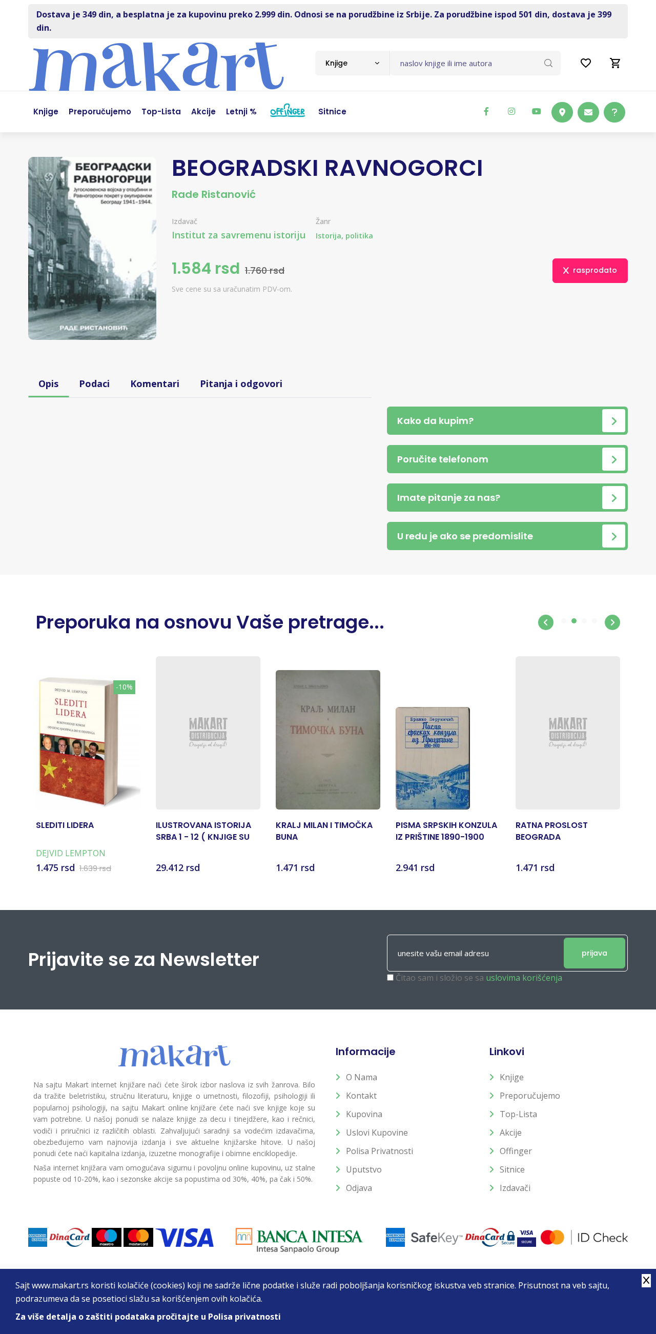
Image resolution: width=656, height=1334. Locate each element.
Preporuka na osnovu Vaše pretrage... (210, 622)
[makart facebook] (486, 111)
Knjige (512, 1077)
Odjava (359, 1188)
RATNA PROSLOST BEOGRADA (552, 831)
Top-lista (518, 1114)
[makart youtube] (536, 111)
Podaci (94, 383)
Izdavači (515, 1188)
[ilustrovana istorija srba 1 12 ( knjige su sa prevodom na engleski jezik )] (208, 733)
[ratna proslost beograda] (568, 733)
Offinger (516, 1151)
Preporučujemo (530, 1095)
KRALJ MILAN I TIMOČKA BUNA (324, 831)
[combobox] (352, 63)
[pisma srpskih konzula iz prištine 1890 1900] (433, 758)
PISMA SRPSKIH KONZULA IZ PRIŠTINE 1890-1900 (446, 831)
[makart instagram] (511, 111)
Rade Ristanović (214, 194)
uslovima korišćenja (524, 977)
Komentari (154, 383)
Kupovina (364, 1114)
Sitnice (512, 1169)
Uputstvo (364, 1169)
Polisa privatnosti (379, 1151)
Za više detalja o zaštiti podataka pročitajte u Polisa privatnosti (148, 1316)
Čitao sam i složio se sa (479, 977)
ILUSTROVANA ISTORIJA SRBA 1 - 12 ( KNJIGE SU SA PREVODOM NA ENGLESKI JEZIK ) (203, 831)
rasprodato (595, 270)
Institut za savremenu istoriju (238, 235)
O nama (361, 1077)
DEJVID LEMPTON (71, 853)
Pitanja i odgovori (241, 383)
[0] (615, 63)
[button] (546, 622)
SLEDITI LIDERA (65, 825)
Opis (48, 383)
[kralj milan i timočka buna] (328, 740)
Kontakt (361, 1095)
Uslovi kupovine (377, 1132)
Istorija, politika (344, 235)
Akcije (511, 1132)
